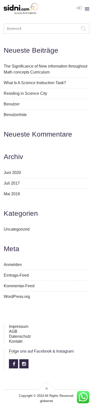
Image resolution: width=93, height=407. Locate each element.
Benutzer (12, 104)
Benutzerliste (15, 115)
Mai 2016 (12, 194)
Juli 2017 (12, 183)
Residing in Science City (25, 93)
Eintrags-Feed (16, 275)
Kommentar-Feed (19, 286)
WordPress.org (17, 296)
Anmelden (13, 265)
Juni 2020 (12, 172)
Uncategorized (17, 229)
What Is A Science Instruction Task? (35, 83)
